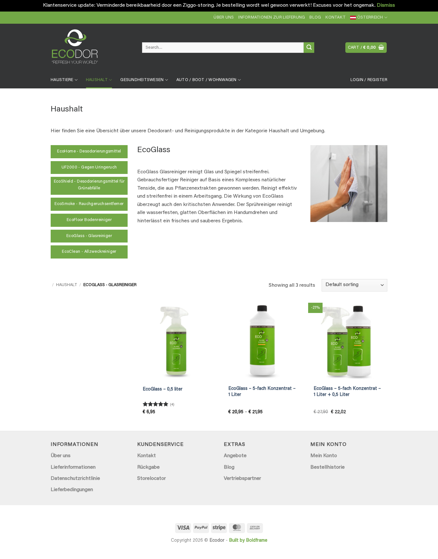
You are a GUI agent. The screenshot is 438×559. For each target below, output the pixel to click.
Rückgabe (148, 467)
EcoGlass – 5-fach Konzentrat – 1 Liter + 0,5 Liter (347, 391)
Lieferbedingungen (72, 489)
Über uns (224, 18)
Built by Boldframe (248, 540)
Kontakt (335, 18)
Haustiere (62, 80)
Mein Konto (323, 455)
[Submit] (309, 47)
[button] (366, 47)
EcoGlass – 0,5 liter (162, 389)
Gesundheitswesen (142, 80)
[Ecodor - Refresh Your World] (91, 49)
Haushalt (97, 80)
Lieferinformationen (73, 467)
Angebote (235, 455)
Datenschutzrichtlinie (75, 478)
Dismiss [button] (386, 5)
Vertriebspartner (242, 478)
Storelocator (151, 478)
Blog (315, 18)
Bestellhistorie (327, 467)
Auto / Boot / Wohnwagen (206, 80)
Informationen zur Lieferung (271, 18)
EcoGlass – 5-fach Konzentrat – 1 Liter (262, 391)
